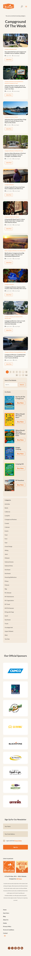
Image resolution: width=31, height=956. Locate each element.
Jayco (6, 554)
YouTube (7, 639)
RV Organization (9, 600)
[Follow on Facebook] (9, 948)
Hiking (21, 250)
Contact (5, 933)
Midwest (16, 117)
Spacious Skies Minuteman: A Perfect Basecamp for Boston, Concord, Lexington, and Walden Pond (15, 155)
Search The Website (10, 380)
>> (23, 375)
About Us (5, 919)
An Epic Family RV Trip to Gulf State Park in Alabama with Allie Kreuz (15, 187)
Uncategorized (9, 627)
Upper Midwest (9, 631)
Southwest (8, 619)
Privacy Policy (18, 840)
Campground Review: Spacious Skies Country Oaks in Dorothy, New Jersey (15, 287)
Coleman (7, 527)
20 (16, 375)
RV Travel (16, 83)
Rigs (6, 589)
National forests (9, 562)
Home (5, 909)
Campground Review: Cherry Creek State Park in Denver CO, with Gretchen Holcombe (15, 322)
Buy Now (20, 403)
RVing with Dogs (9, 612)
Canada (7, 523)
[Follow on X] (12, 948)
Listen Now (9, 59)
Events (6, 531)
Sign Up (15, 847)
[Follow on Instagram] (15, 948)
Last (26, 375)
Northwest (8, 573)
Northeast (16, 150)
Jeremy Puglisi (16, 55)
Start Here (6, 913)
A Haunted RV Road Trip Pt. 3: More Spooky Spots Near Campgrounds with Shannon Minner (15, 221)
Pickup (6, 581)
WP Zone (19, 879)
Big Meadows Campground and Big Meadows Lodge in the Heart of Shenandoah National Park (14, 254)
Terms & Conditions (8, 930)
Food (18, 250)
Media (5, 923)
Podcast (6, 83)
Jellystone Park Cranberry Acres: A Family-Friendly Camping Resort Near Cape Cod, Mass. (15, 87)
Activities (7, 504)
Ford (6, 538)
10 (26, 372)
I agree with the (14, 840)
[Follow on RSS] (22, 948)
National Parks (9, 565)
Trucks (6, 623)
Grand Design (8, 546)
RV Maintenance (9, 596)
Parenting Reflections (18, 81)
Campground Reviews (9, 49)
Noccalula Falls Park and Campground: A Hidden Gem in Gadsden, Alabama (15, 52)
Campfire (7, 515)
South (15, 49)
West (10, 318)
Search (22, 384)
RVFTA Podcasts (9, 608)
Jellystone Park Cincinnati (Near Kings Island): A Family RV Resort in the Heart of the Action (15, 121)
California (7, 511)
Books (6, 250)
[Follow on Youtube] (18, 948)
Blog (4, 916)
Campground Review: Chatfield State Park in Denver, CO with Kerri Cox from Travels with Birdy (15, 356)
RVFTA (15, 360)
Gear (6, 542)
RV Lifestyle (10, 83)
